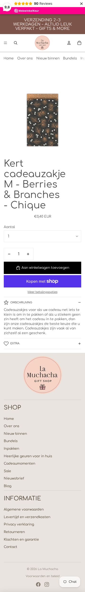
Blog (7, 486)
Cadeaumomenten (19, 463)
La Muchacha (48, 569)
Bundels (70, 58)
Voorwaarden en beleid (43, 576)
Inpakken (11, 448)
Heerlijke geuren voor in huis (28, 456)
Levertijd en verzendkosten (27, 517)
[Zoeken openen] (15, 43)
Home (9, 58)
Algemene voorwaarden (24, 509)
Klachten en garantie (21, 539)
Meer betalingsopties (42, 292)
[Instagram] (47, 584)
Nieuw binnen (48, 58)
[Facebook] (38, 584)
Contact (10, 547)
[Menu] (5, 42)
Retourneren (14, 532)
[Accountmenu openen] (69, 43)
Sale (7, 471)
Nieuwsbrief (14, 478)
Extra (14, 343)
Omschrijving (21, 302)
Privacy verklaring (19, 524)
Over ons (25, 58)
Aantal (9, 227)
